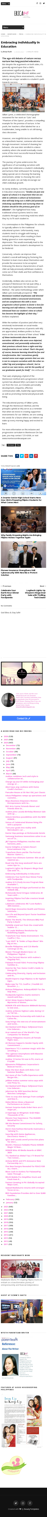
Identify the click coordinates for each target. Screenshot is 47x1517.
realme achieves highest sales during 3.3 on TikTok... (24, 1012)
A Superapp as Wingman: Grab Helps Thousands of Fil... (22, 1113)
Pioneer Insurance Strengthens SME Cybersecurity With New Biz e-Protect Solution (19, 572)
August (9, 758)
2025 (6, 739)
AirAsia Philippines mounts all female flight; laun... (23, 1038)
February (10, 1199)
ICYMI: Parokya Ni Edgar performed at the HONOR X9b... (25, 888)
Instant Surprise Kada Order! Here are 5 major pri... (23, 1108)
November (11, 748)
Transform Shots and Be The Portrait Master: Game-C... (23, 853)
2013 (6, 1238)
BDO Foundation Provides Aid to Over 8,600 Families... (25, 1194)
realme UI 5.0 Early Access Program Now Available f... (24, 883)
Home (3, 34)
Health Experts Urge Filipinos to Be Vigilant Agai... (25, 979)
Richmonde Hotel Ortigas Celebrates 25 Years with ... (24, 894)
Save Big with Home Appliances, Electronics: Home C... (20, 1135)
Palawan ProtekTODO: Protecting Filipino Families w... (24, 963)
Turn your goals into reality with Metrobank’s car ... (20, 828)
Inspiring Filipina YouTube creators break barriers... (24, 899)
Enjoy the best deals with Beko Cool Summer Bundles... (22, 1071)
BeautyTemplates (31, 1509)
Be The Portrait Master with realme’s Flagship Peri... (23, 958)
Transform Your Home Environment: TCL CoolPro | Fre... (24, 937)
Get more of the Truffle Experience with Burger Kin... (24, 1076)
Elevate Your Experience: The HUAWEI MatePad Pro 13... (23, 1119)
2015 (6, 1231)
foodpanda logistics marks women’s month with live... (22, 996)
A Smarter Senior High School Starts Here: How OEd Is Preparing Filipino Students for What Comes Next (21, 500)
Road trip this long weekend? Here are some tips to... (23, 864)
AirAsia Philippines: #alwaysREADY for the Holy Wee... (25, 990)
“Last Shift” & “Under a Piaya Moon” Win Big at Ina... (24, 942)
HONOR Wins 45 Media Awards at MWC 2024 (23, 1151)
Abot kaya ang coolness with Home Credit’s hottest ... (22, 788)
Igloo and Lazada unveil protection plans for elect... (24, 1140)
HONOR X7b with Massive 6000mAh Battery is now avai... (25, 1006)
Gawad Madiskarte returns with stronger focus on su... (24, 1188)
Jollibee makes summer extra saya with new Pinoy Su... (24, 1081)
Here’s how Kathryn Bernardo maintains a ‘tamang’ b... (25, 1130)
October (10, 751)
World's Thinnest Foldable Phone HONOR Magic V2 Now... (24, 1146)
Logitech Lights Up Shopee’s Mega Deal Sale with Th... (24, 869)
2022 (6, 1210)
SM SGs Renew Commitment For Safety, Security (24, 1124)
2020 (6, 1216)
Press (21, 34)
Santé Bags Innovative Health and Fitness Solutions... (25, 910)
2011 (6, 1244)
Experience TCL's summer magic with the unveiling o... (25, 1049)
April (8, 770)
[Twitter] (44, 3)
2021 (6, 1213)
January (10, 1202)
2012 (6, 1241)
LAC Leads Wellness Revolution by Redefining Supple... (21, 931)
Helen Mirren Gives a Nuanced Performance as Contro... (19, 1103)
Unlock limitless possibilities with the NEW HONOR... (25, 818)
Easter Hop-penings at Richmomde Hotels (25, 833)
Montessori (11, 34)
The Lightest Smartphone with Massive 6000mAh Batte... (24, 1054)
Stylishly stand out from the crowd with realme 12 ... (24, 926)
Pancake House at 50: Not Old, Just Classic (25, 792)
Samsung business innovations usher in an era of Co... (25, 837)
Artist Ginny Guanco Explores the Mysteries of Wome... (21, 1001)
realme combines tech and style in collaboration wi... (21, 777)
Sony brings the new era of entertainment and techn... (25, 1022)
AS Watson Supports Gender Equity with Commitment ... (24, 1044)
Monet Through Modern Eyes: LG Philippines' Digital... (20, 953)
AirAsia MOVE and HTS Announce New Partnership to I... (23, 1162)
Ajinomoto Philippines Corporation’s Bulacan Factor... (22, 1065)
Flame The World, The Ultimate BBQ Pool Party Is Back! (24, 920)
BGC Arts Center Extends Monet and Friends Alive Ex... (22, 807)
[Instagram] (40, 3)
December (11, 745)
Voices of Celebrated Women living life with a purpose (23, 823)
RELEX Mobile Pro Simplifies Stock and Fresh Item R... (23, 1178)
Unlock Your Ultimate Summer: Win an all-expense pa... (25, 858)
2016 (6, 1228)
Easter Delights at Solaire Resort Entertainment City (20, 848)
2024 (6, 742)
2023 (6, 1206)
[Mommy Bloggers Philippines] (14, 1475)
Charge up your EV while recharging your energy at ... (24, 782)
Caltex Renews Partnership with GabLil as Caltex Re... (25, 1017)
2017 (6, 1225)
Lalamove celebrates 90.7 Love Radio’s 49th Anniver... (23, 904)
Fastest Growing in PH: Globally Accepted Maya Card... (24, 1183)
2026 (6, 736)
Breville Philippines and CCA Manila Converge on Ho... (21, 947)
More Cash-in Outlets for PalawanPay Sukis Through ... (23, 1172)
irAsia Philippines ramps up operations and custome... (25, 796)
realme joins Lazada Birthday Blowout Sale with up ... (25, 812)
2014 (6, 1235)
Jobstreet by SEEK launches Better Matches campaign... (21, 1092)
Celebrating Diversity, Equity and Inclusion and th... (25, 974)
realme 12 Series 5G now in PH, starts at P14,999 (24, 1060)
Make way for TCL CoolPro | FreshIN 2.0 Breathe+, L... (23, 985)
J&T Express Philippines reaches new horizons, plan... (22, 842)
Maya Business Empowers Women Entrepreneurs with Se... (21, 802)
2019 (6, 1219)
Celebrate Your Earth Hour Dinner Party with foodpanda (23, 878)
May (8, 767)
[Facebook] (37, 3)
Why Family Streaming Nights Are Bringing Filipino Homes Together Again (21, 536)
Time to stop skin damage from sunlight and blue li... (24, 1097)
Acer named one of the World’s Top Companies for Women (22, 1033)
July (8, 761)
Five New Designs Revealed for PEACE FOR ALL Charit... (25, 1167)
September (11, 754)
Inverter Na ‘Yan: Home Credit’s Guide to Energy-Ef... (24, 969)
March (9, 773)
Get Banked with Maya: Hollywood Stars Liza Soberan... (24, 1028)
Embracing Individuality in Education (22, 873)
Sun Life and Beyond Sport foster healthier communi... (25, 915)
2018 (6, 1222)
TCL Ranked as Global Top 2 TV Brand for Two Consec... (24, 1156)
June (8, 764)
